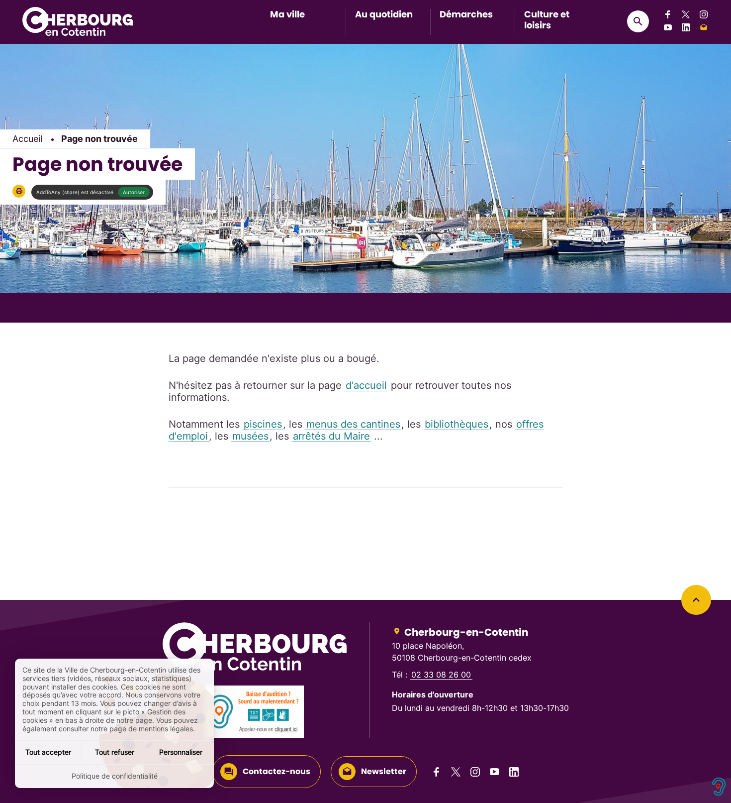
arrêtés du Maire (331, 436)
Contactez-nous (276, 771)
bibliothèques (456, 424)
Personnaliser (180, 752)
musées (250, 436)
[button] (18, 191)
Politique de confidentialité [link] (115, 776)
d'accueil (366, 385)
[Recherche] (638, 21)
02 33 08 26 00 (441, 675)
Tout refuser (114, 752)
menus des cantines (353, 424)
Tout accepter (48, 752)
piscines (263, 424)
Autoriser (134, 192)
